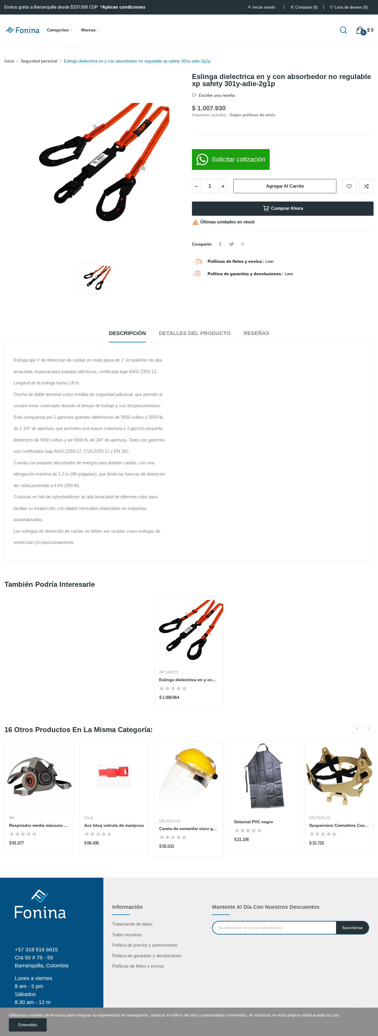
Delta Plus (169, 821)
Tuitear (231, 244)
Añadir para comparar (366, 186)
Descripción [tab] (127, 333)
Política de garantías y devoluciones (147, 955)
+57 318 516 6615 (36, 950)
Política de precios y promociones (144, 945)
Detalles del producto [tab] (195, 333)
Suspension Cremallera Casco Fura (339, 825)
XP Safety (168, 672)
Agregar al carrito (285, 185)
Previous (357, 729)
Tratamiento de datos (132, 924)
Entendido (27, 1024)
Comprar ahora (287, 208)
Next (369, 729)
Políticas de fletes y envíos (138, 966)
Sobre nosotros (127, 934)
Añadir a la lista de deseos (349, 186)
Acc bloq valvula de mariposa (114, 825)
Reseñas (256, 333)
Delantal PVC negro (253, 821)
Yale (88, 818)
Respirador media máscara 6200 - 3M (39, 825)
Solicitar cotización (238, 159)
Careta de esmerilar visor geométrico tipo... (189, 828)
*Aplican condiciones (122, 7)
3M (11, 818)
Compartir (220, 244)
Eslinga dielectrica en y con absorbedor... (189, 679)
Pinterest (242, 244)
